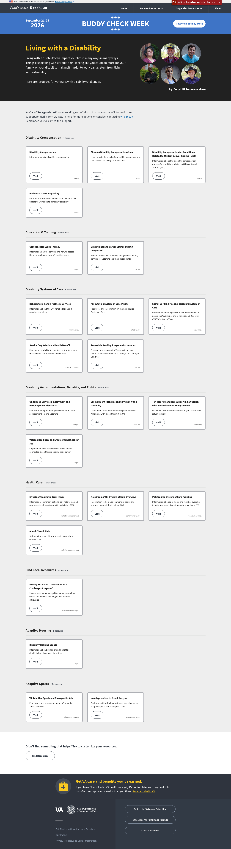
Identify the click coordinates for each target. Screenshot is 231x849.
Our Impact (61, 834)
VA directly (126, 116)
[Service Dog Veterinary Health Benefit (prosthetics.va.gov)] (54, 356)
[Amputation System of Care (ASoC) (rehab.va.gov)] (115, 316)
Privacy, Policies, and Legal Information (76, 840)
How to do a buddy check (189, 23)
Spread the (150, 830)
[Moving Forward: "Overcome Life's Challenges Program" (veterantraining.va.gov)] (54, 597)
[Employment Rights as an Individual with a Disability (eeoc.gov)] (115, 413)
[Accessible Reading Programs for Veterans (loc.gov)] (115, 356)
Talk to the (150, 809)
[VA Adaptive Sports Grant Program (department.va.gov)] (115, 707)
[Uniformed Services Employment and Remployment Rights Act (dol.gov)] (54, 413)
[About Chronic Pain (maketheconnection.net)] (54, 540)
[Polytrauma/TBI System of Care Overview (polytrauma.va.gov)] (115, 506)
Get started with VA (143, 791)
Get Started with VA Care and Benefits (75, 829)
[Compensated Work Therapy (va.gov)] (54, 258)
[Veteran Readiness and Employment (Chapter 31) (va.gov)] (54, 451)
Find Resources (40, 755)
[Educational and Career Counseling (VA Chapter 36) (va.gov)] (115, 258)
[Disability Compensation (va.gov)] (54, 164)
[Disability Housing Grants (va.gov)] (54, 654)
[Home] (28, 8)
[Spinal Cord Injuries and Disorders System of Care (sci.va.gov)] (177, 316)
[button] (187, 89)
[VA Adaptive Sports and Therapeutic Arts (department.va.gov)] (54, 707)
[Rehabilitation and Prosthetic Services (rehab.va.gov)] (54, 316)
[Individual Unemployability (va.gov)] (54, 203)
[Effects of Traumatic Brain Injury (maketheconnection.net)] (54, 506)
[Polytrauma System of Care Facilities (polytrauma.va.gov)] (177, 506)
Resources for (150, 819)
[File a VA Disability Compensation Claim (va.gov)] (115, 164)
